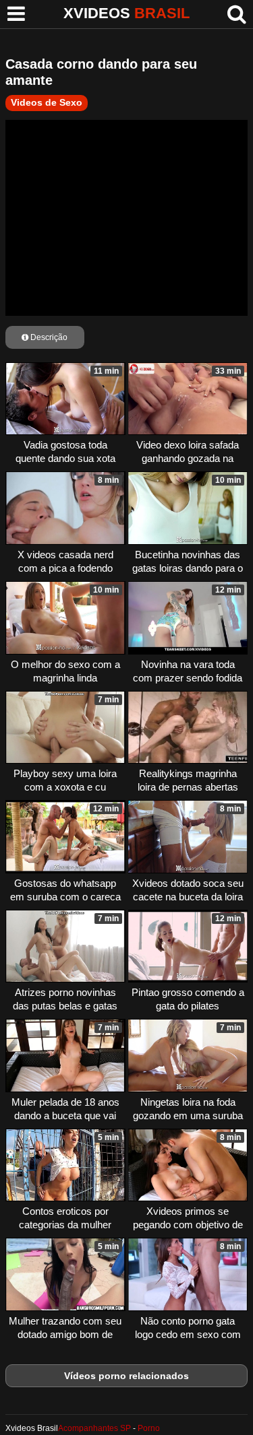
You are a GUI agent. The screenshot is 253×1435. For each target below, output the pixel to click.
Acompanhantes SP (94, 1428)
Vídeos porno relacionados (126, 1375)
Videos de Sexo (46, 102)
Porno (149, 1428)
